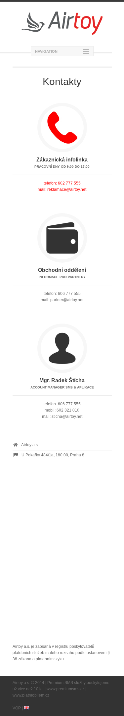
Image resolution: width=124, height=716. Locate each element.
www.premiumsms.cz (65, 689)
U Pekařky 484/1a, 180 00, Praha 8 (52, 455)
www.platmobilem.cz (31, 695)
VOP (17, 708)
